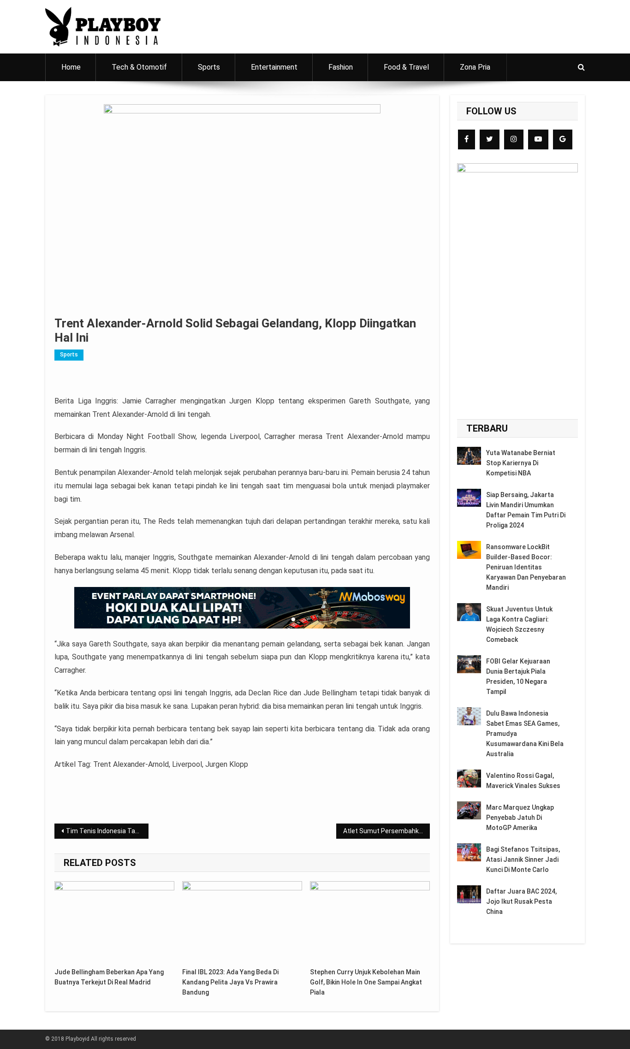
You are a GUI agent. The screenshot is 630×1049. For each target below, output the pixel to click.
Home (71, 67)
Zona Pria (475, 67)
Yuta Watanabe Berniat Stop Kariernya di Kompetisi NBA (520, 463)
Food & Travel (406, 67)
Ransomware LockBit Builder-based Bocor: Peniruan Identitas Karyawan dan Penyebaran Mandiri (526, 567)
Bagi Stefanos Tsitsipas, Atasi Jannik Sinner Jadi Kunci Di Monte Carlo (523, 859)
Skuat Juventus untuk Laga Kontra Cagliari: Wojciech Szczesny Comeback (519, 624)
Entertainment (274, 67)
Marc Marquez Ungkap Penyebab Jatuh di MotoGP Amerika (520, 817)
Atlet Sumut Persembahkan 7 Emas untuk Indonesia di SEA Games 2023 (386, 831)
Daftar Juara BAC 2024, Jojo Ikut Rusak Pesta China (521, 901)
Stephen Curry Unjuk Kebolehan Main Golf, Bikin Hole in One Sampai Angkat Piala (366, 982)
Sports (209, 67)
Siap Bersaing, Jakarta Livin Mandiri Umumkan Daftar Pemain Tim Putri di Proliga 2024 (525, 510)
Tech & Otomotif (139, 67)
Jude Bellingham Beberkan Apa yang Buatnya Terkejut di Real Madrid (109, 977)
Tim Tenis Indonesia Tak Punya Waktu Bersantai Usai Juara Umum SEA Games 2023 (107, 831)
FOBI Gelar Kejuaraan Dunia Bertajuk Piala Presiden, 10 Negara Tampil (518, 676)
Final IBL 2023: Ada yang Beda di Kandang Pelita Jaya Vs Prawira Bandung (230, 982)
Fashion (340, 67)
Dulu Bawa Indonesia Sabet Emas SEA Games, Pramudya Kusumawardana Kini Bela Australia (525, 734)
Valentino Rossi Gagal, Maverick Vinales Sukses (523, 780)
